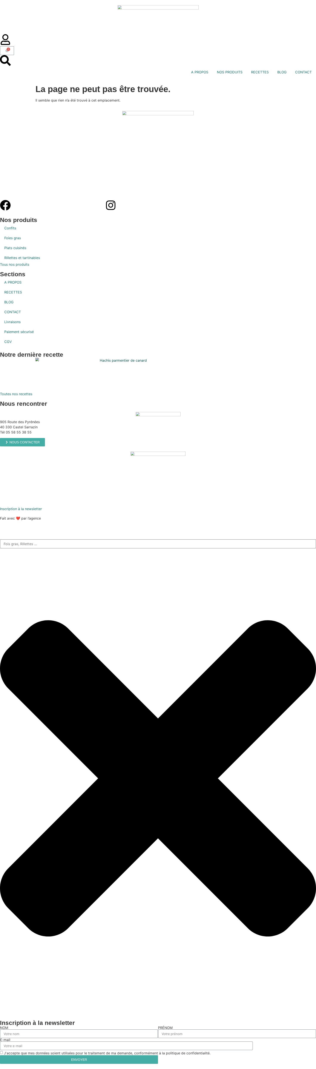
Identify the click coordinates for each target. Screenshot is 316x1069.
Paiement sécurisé (19, 332)
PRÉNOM (165, 1027)
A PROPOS (199, 72)
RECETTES (260, 72)
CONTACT (303, 72)
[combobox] (158, 543)
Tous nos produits (14, 264)
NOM (4, 1027)
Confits (10, 228)
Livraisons (12, 322)
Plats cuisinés (15, 248)
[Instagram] (110, 205)
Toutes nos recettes (16, 394)
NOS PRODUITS (229, 72)
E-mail (5, 1039)
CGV (8, 341)
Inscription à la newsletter (21, 509)
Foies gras (12, 238)
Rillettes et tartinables (22, 258)
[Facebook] (5, 205)
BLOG (282, 72)
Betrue (48, 518)
